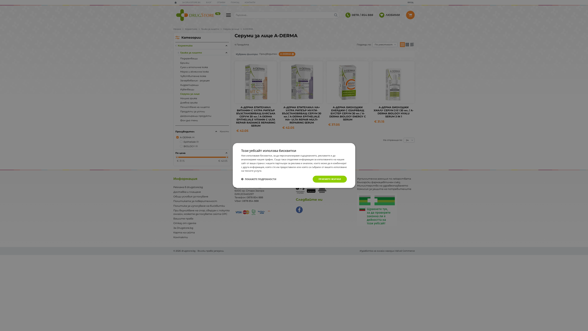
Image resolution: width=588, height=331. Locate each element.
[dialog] (294, 165)
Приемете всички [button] (329, 179)
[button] (258, 179)
